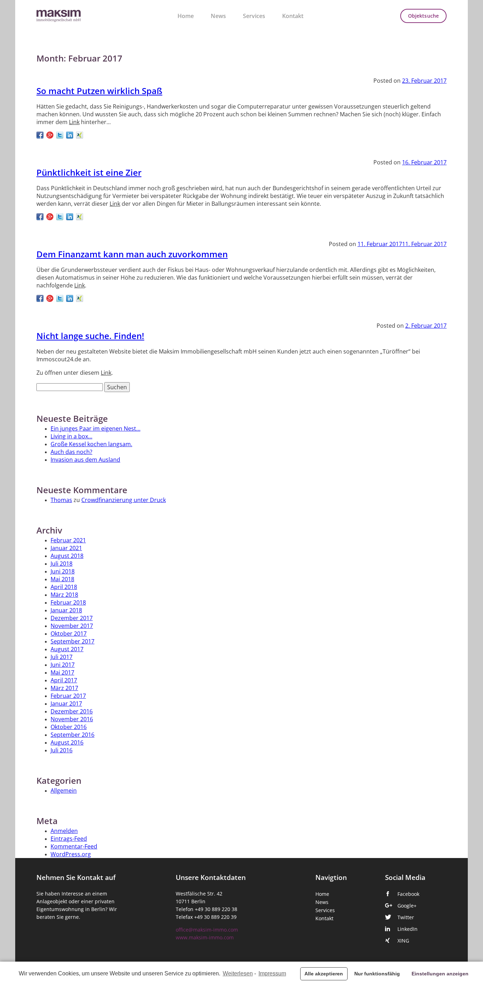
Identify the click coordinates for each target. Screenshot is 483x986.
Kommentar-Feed (74, 846)
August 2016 (67, 742)
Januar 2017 (66, 703)
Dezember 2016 (72, 711)
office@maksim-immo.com (207, 929)
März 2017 (64, 688)
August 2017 (67, 649)
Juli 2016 (61, 750)
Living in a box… (71, 436)
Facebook (408, 894)
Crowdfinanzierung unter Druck (123, 500)
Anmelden (64, 831)
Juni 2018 (63, 571)
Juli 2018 (61, 563)
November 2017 (72, 626)
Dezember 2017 (72, 618)
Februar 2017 (68, 696)
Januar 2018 (66, 610)
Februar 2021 (68, 540)
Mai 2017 (62, 672)
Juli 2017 (61, 657)
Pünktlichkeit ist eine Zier (88, 173)
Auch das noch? (71, 452)
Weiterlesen (238, 973)
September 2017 (72, 641)
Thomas (61, 500)
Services (254, 16)
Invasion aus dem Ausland (85, 459)
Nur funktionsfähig (377, 973)
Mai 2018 (62, 579)
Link (74, 122)
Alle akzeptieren (323, 973)
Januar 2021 (66, 548)
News (218, 16)
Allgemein (64, 790)
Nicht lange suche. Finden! (90, 336)
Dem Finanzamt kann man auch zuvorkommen (132, 254)
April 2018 (64, 587)
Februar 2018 (68, 602)
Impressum (272, 973)
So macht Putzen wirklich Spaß (99, 91)
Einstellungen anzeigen (440, 973)
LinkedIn (407, 929)
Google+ (407, 905)
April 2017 (64, 680)
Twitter (405, 917)
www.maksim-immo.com (205, 937)
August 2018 (67, 556)
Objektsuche (423, 15)
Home (186, 16)
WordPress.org (71, 854)
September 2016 (72, 734)
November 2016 (72, 719)
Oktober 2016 (69, 727)
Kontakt (292, 16)
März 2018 (64, 594)
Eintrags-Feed (69, 838)
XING (403, 940)
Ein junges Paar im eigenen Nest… (95, 428)
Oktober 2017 (69, 633)
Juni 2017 (63, 664)
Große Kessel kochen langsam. (91, 444)
